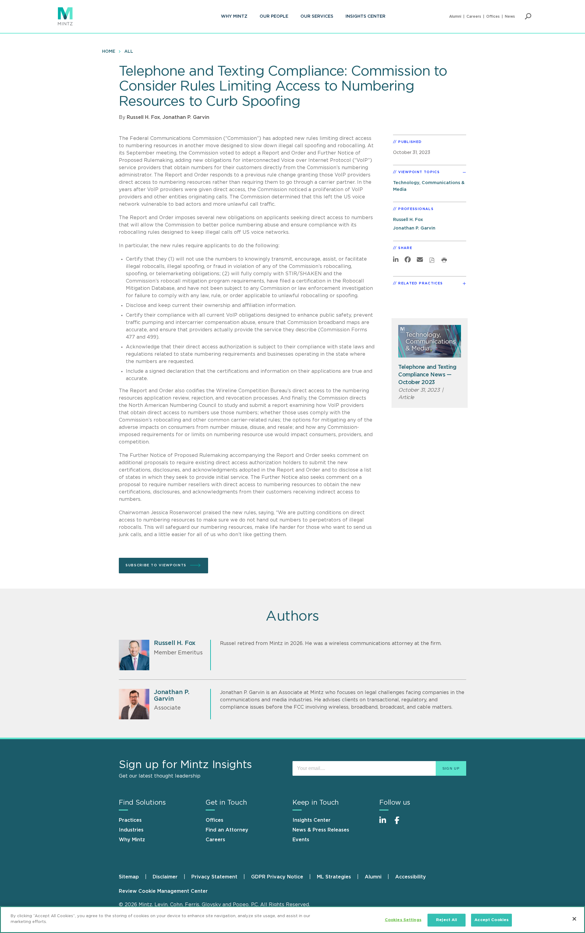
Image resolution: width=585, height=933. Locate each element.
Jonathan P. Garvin (185, 117)
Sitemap (129, 876)
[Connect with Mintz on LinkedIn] (385, 823)
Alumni (455, 16)
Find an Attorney (227, 830)
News (510, 16)
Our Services (316, 16)
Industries (131, 830)
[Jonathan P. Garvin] (134, 704)
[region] (292, 919)
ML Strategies (334, 876)
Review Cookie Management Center (163, 891)
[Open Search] (528, 16)
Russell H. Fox (143, 117)
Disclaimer (165, 876)
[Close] (574, 918)
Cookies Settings (403, 920)
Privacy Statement (214, 876)
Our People (274, 16)
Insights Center (365, 16)
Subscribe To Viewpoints (156, 565)
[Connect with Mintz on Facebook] (401, 823)
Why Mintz (234, 16)
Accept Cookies (491, 920)
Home (108, 51)
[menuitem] (234, 16)
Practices (130, 820)
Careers (473, 16)
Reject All (446, 920)
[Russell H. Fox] (134, 655)
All (128, 51)
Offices (493, 16)
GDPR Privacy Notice (277, 876)
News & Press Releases (320, 830)
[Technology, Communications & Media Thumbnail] (429, 341)
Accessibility (410, 876)
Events (300, 839)
